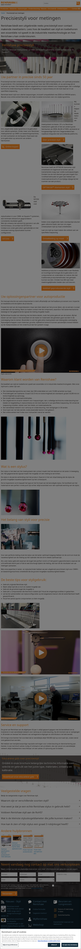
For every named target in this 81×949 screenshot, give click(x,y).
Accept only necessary (70, 945)
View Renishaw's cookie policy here (49, 941)
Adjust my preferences (10, 945)
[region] (40, 939)
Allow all (54, 945)
